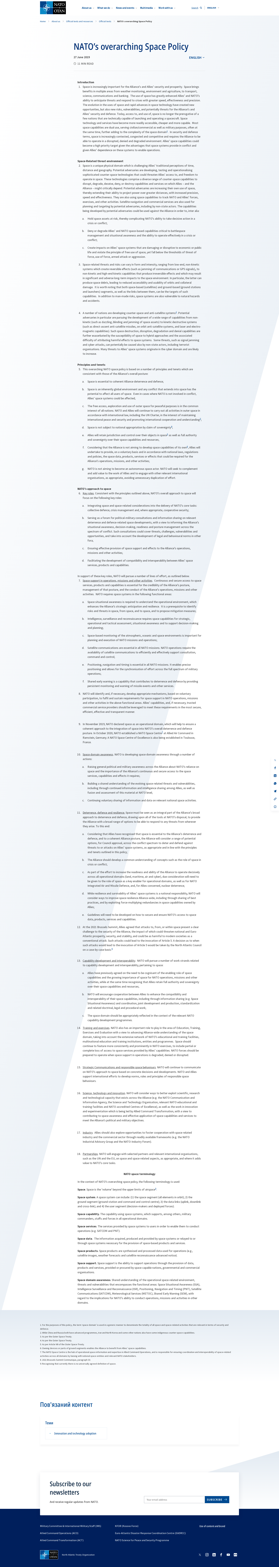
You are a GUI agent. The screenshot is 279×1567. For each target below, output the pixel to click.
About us (87, 7)
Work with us (166, 7)
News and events (125, 7)
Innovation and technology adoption (75, 1433)
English (195, 57)
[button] (213, 8)
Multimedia (146, 7)
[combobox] (213, 8)
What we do (103, 7)
